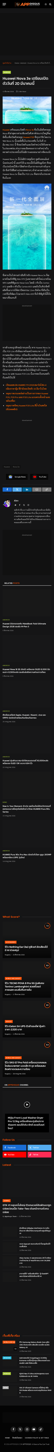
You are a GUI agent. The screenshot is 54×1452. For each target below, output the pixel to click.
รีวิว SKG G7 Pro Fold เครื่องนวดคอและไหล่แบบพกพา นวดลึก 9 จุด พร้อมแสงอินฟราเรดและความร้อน (26, 1065)
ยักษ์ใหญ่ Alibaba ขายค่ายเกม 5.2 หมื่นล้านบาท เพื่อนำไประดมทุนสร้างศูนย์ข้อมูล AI (34, 1231)
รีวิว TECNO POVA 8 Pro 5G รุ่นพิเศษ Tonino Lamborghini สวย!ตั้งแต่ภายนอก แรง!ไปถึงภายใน (24, 986)
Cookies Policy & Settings (37, 1438)
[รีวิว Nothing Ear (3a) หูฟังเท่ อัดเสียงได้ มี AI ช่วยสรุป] (27, 940)
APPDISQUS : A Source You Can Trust (36, 1444)
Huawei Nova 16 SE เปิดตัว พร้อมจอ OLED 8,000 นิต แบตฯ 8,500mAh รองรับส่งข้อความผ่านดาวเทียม (26, 671)
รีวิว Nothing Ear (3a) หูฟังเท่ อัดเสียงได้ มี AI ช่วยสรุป (26, 948)
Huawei (7, 467)
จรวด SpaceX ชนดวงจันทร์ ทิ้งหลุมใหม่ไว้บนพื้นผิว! (34, 1245)
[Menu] (4, 4)
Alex (16, 500)
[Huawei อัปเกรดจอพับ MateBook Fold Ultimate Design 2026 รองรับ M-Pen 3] (27, 602)
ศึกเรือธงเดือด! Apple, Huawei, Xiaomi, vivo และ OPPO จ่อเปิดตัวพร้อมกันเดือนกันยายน (24, 716)
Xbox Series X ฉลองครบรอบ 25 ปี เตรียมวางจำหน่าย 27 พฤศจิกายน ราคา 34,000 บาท (35, 1261)
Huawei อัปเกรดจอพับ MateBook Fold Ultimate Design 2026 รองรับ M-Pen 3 (24, 625)
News (6, 1388)
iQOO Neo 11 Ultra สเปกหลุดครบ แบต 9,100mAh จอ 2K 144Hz (34, 1375)
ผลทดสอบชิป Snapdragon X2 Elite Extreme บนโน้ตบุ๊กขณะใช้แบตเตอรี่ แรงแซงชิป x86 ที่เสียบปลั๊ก (34, 1360)
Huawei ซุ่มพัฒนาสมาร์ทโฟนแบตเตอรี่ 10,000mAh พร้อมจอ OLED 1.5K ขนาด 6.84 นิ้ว (25, 762)
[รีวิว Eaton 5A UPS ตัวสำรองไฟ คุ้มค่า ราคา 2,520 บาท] (27, 1019)
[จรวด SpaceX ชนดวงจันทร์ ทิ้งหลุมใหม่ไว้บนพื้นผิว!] (10, 1247)
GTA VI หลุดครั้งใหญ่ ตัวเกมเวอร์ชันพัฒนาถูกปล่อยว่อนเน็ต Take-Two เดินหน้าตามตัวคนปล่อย (27, 1208)
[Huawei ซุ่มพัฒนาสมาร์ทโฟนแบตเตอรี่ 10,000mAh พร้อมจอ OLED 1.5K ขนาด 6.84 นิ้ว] (27, 739)
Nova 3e (16, 467)
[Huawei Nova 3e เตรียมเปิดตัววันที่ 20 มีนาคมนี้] (27, 110)
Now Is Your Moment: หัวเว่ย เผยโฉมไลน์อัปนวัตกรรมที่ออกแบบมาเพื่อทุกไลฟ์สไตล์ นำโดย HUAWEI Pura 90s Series (27, 808)
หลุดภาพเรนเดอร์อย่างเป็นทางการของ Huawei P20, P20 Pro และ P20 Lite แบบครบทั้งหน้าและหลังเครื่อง (28, 397)
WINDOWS (7, 1358)
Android (23, 63)
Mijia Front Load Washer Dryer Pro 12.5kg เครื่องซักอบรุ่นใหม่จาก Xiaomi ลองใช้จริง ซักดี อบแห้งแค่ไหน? (26, 1123)
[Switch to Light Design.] (45, 4)
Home (17, 63)
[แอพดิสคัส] (27, 4)
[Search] (50, 4)
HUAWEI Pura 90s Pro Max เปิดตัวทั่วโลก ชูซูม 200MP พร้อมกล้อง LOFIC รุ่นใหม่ (27, 856)
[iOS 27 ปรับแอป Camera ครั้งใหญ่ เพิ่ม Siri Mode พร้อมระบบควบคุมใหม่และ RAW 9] (10, 1391)
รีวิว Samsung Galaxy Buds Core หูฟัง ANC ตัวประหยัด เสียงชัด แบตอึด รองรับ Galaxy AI (34, 1345)
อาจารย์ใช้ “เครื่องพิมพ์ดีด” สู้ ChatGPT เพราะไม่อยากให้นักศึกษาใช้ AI (33, 1275)
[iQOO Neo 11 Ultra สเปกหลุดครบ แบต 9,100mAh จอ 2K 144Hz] (10, 1377)
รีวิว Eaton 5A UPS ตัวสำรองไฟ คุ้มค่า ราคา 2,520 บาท (25, 1027)
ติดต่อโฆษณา (17, 1438)
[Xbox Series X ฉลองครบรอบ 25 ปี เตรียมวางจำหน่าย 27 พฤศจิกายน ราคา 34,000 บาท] (10, 1261)
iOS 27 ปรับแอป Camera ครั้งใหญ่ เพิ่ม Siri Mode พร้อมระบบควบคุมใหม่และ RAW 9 (35, 1390)
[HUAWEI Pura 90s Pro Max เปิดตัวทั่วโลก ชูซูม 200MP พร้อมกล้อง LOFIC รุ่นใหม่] (27, 833)
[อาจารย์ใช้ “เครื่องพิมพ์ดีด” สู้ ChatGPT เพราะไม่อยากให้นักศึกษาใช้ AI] (10, 1277)
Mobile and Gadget (11, 1342)
